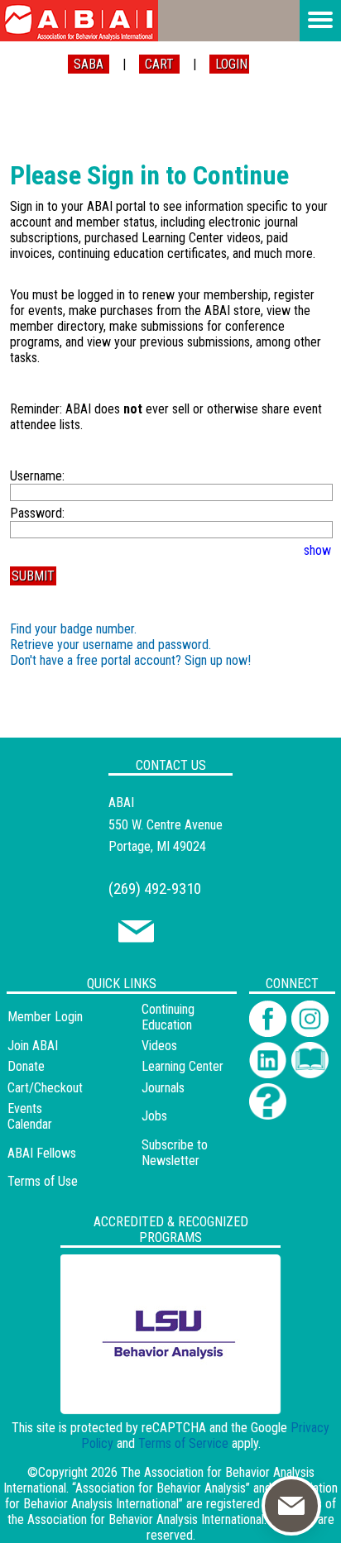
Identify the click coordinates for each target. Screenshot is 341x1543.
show (317, 550)
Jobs (154, 1116)
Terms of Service (183, 1443)
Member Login (45, 1017)
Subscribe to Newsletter (175, 1152)
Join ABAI (32, 1045)
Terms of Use (42, 1181)
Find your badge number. (73, 629)
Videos (159, 1045)
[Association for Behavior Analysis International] (79, 20)
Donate (26, 1066)
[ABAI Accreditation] (151, 1404)
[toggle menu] (320, 20)
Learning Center (182, 1066)
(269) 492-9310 (154, 888)
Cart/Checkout (45, 1088)
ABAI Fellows (41, 1153)
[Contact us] (136, 938)
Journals (163, 1088)
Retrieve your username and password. (110, 644)
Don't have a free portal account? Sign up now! (130, 660)
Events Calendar (29, 1116)
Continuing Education (168, 1017)
